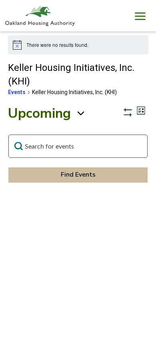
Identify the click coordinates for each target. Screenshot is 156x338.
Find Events (78, 174)
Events (17, 92)
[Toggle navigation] (140, 17)
